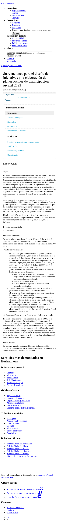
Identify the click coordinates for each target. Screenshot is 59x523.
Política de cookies (20, 43)
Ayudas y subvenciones (11, 65)
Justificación (12, 146)
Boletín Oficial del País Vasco (19, 444)
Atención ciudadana (15, 403)
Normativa (11, 122)
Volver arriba (12, 512)
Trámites (15, 18)
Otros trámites (12, 155)
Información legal (19, 41)
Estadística (11, 433)
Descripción (12, 113)
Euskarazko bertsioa (15, 507)
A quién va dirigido (15, 117)
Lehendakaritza (24, 97)
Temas (15, 13)
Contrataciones (13, 423)
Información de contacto (16, 131)
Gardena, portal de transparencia (21, 408)
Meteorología (12, 428)
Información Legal (15, 382)
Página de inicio (19, 10)
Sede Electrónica (19, 45)
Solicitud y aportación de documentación (23, 142)
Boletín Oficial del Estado (18, 453)
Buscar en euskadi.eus (21, 30)
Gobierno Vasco (19, 15)
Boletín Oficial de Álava (17, 446)
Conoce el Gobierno (15, 398)
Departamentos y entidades (18, 400)
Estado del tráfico (14, 431)
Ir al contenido (7, 3)
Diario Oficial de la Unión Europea (22, 456)
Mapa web (16, 27)
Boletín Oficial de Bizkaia (18, 448)
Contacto (16, 23)
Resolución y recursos (15, 151)
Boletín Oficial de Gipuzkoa (19, 451)
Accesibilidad (18, 38)
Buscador (16, 25)
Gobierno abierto (14, 405)
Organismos (12, 126)
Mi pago (10, 426)
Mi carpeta (11, 61)
